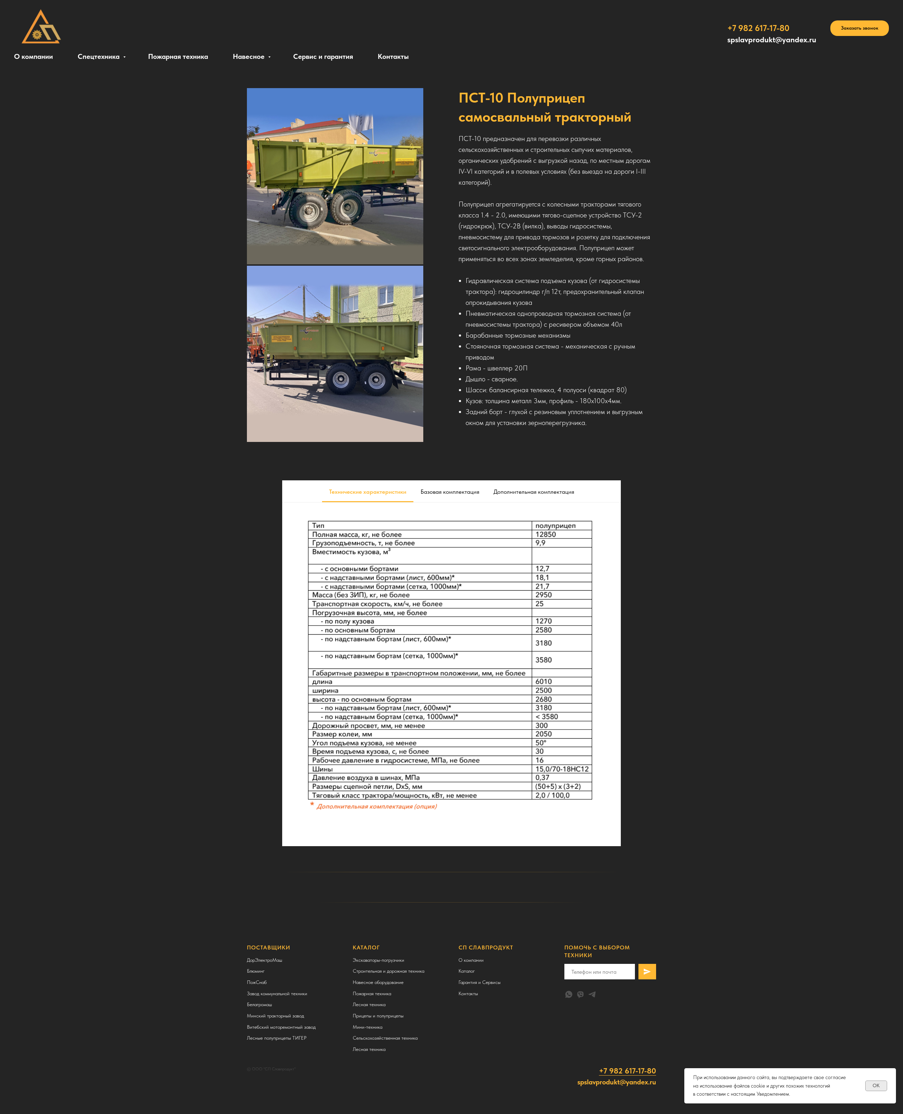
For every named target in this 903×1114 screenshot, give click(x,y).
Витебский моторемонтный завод (281, 1027)
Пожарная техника (178, 56)
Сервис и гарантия (323, 56)
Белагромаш (259, 1004)
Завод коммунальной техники (277, 993)
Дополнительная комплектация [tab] (533, 491)
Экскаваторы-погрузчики (378, 960)
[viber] (580, 994)
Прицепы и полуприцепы (378, 1015)
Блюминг (256, 971)
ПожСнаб (257, 982)
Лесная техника (369, 1004)
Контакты (393, 56)
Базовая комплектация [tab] (449, 491)
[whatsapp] (568, 994)
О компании (33, 56)
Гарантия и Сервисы (480, 982)
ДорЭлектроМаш (264, 960)
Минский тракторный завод (275, 1015)
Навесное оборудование (378, 982)
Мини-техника (367, 1027)
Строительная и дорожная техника (388, 971)
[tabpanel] (451, 674)
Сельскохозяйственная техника (385, 1038)
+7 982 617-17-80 (627, 1070)
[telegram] (592, 994)
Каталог (467, 971)
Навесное (249, 56)
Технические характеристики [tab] (367, 491)
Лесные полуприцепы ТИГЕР (277, 1038)
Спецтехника (99, 56)
